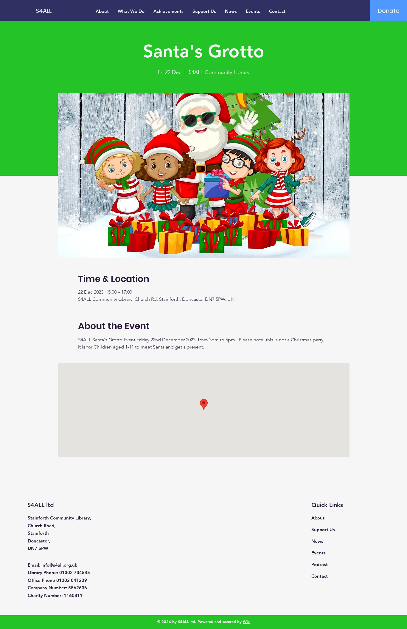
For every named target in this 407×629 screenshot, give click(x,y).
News (317, 541)
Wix (246, 621)
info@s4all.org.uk (59, 565)
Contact (319, 576)
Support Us (323, 529)
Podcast (319, 564)
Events (318, 553)
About (317, 518)
